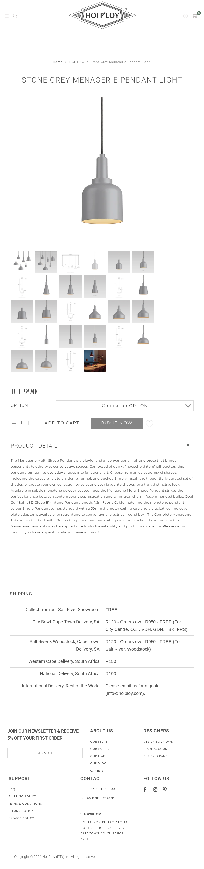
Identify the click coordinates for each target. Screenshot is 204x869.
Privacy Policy (21, 818)
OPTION (19, 405)
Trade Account (156, 749)
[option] (102, 172)
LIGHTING (76, 62)
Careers (96, 770)
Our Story (99, 741)
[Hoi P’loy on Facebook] (147, 789)
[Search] (15, 15)
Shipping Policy (22, 796)
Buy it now (117, 422)
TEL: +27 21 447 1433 (97, 789)
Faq (12, 789)
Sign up (45, 753)
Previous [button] (15, 172)
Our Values (99, 749)
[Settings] (185, 15)
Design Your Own (158, 741)
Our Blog (98, 763)
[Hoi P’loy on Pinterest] (166, 789)
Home (58, 62)
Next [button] (184, 172)
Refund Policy (21, 811)
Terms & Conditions (25, 803)
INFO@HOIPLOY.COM (97, 798)
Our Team (98, 756)
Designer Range (156, 756)
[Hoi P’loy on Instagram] (156, 789)
